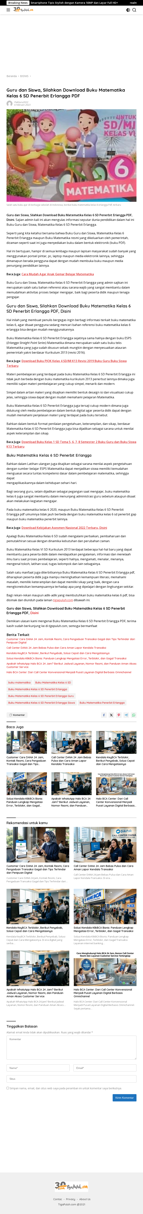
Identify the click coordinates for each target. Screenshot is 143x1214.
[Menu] (9, 10)
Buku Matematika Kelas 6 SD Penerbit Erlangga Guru (41, 696)
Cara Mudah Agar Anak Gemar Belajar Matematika (58, 274)
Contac (57, 1199)
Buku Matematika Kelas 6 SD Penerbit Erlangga (37, 689)
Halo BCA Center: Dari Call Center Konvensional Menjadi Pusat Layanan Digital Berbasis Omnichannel (69, 672)
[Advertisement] (71, 42)
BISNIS (10, 84)
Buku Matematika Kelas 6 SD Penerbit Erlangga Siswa (41, 702)
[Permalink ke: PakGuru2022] (9, 103)
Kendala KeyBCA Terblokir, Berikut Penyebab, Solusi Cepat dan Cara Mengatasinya (58, 653)
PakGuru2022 (21, 102)
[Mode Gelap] (128, 10)
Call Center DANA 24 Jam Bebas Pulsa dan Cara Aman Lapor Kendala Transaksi (56, 647)
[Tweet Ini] (111, 715)
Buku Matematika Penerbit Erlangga (102, 702)
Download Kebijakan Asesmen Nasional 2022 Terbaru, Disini (64, 528)
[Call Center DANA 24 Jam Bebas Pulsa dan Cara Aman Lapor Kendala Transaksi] (71, 742)
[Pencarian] (134, 10)
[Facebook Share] (104, 715)
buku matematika (19, 682)
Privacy (70, 1199)
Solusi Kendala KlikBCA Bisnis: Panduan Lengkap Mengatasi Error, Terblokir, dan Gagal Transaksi (66, 658)
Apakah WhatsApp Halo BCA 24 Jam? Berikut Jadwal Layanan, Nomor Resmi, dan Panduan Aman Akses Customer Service (71, 665)
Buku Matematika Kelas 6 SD (53, 682)
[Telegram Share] (126, 715)
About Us (84, 1199)
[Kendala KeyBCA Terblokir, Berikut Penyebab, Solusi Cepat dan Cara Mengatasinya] (116, 742)
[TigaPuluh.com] (23, 10)
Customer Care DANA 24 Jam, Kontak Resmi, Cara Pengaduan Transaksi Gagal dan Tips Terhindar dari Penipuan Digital (71, 640)
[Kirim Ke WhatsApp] (133, 715)
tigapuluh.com (63, 600)
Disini (34, 613)
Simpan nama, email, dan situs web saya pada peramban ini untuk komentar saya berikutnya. (66, 1088)
